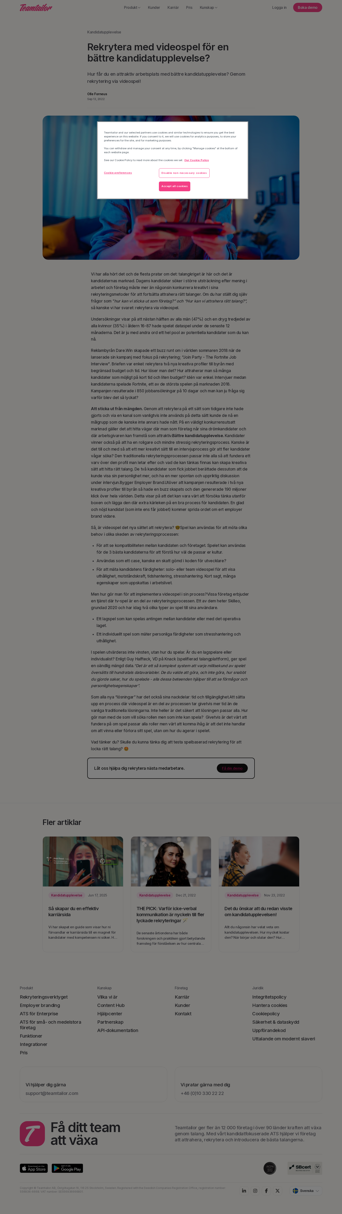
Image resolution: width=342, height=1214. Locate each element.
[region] (172, 160)
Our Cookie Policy (196, 160)
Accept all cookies (174, 186)
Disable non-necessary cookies (184, 173)
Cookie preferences (118, 172)
